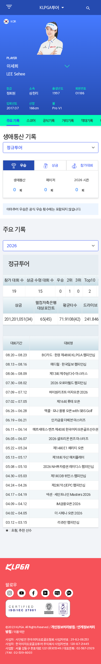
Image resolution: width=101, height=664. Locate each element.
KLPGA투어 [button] (50, 7)
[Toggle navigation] (9, 7)
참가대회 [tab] (87, 165)
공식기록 (49, 120)
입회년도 (11, 103)
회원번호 (80, 88)
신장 (32, 103)
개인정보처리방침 (63, 626)
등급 (9, 88)
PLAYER (11, 58)
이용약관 (19, 632)
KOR (13, 21)
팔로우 (11, 584)
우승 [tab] (23, 165)
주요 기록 (12, 120)
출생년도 (57, 88)
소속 (32, 88)
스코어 (30, 120)
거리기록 (68, 120)
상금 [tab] (55, 165)
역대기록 (87, 120)
